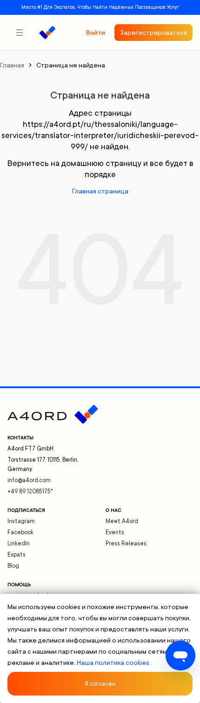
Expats (16, 554)
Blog (13, 566)
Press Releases (126, 543)
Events (115, 532)
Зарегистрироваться (153, 32)
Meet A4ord (122, 521)
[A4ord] (47, 32)
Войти (95, 32)
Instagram (21, 521)
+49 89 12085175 (30, 491)
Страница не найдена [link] (70, 65)
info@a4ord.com (29, 480)
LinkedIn (18, 543)
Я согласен (100, 684)
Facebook (20, 532)
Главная (12, 65)
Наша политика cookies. (114, 662)
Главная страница (100, 191)
